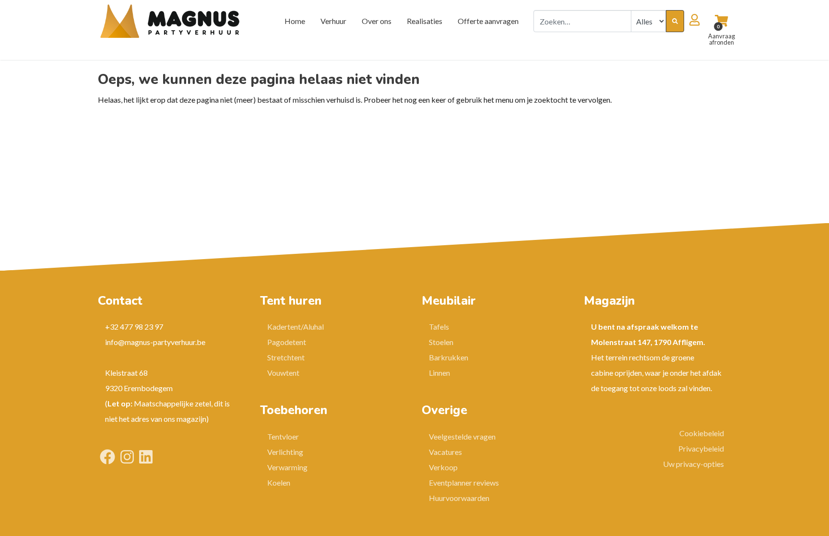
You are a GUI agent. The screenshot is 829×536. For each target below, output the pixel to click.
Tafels (439, 326)
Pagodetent (286, 341)
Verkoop (443, 467)
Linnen (439, 372)
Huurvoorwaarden (459, 497)
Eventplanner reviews (464, 482)
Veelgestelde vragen (462, 436)
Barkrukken (448, 357)
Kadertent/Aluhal (295, 326)
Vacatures (445, 451)
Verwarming (287, 467)
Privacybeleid (701, 448)
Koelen (278, 482)
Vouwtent (283, 372)
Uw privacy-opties (693, 463)
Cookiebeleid (701, 433)
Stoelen (441, 341)
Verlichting (285, 451)
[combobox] (582, 21)
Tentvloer (283, 436)
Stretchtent (286, 357)
